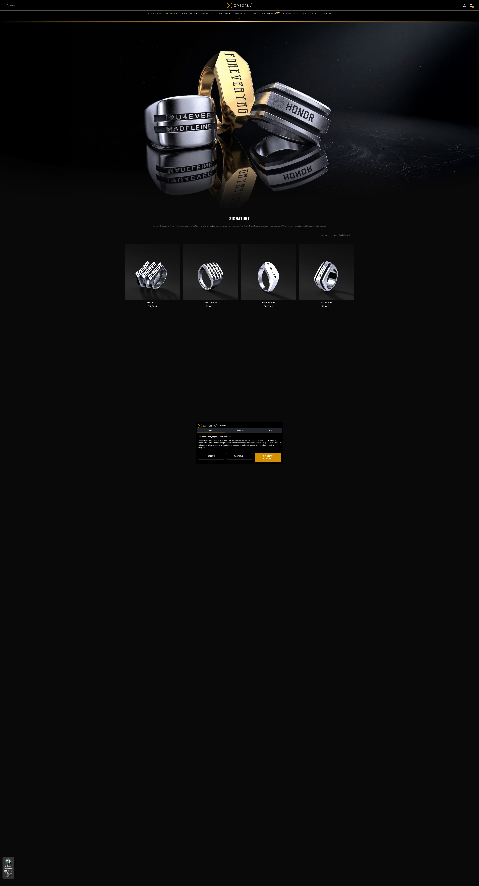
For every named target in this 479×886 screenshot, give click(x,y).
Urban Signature (152, 302)
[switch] (8, 875)
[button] (471, 5)
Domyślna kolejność (342, 235)
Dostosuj (238, 456)
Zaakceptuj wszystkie (268, 457)
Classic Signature (268, 302)
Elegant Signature (210, 302)
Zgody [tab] (211, 430)
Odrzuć (211, 456)
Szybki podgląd (152, 248)
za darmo (249, 19)
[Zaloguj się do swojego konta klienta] (464, 5)
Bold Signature (326, 302)
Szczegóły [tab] (239, 430)
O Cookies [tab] (268, 430)
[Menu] (12, 858)
